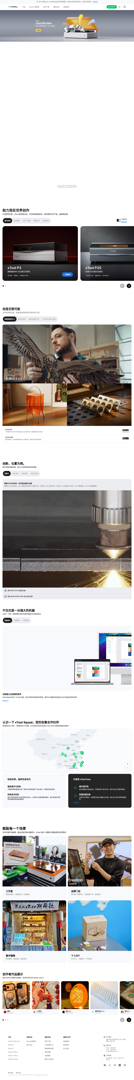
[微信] (105, 1065)
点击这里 (95, 2)
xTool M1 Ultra (13, 1059)
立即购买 (76, 803)
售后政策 (48, 1052)
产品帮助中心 (49, 1045)
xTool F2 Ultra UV (14, 1041)
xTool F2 (11, 1048)
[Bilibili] (115, 1065)
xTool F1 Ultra (12, 1056)
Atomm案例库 (31, 1041)
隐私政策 (10, 1073)
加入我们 (66, 1048)
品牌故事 (66, 1041)
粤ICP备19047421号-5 (41, 1075)
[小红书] (120, 1065)
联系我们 (66, 1045)
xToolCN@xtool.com (112, 1051)
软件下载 (46, 7)
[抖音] (110, 1065)
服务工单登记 (49, 1059)
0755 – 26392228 (111, 1049)
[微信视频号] (125, 1065)
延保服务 (48, 1056)
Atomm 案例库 (34, 7)
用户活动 (29, 1045)
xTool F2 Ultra (12, 1052)
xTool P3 (11, 1045)
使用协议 (18, 1073)
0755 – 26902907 (111, 1048)
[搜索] (124, 7)
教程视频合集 (49, 1048)
